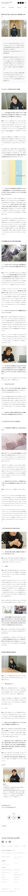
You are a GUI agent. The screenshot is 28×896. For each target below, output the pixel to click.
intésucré (16, 879)
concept (3, 7)
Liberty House (5, 879)
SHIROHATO (17, 877)
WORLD (3, 877)
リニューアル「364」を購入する (8, 807)
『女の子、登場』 (9, 130)
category (19, 7)
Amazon (15, 872)
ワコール (16, 863)
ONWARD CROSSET (18, 874)
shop (25, 7)
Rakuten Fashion (5, 872)
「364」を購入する (5, 805)
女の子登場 (11, 7)
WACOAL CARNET (6, 856)
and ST (3, 874)
